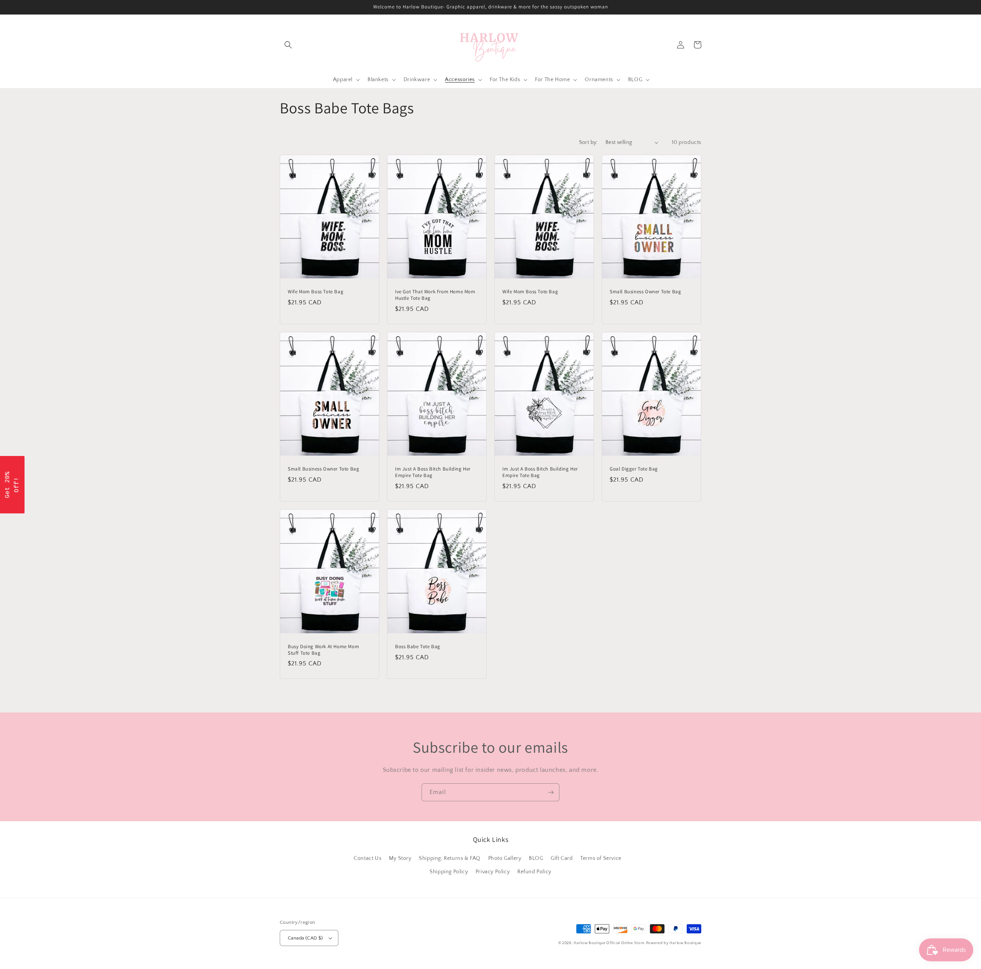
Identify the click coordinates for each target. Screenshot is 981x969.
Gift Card (562, 858)
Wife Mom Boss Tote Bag (315, 292)
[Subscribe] (550, 792)
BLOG (536, 858)
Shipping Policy (449, 872)
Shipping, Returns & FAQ (450, 858)
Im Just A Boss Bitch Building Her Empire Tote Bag (433, 472)
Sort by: (588, 142)
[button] (288, 44)
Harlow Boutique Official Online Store (609, 943)
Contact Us (367, 858)
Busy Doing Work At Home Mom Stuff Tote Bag (323, 650)
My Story (400, 858)
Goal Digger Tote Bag (634, 469)
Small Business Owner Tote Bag (645, 292)
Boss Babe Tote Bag (417, 647)
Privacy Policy (493, 872)
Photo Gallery (505, 858)
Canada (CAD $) (305, 938)
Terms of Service (601, 858)
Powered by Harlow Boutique (673, 943)
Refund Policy (534, 872)
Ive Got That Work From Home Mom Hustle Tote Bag (435, 295)
